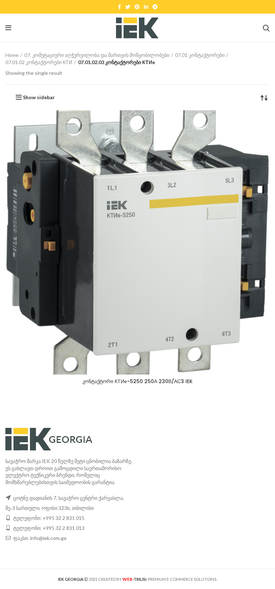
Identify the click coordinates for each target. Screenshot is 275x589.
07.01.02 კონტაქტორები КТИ (38, 62)
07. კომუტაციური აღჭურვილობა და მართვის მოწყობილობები (96, 55)
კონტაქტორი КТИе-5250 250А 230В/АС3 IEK (137, 381)
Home (12, 55)
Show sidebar (39, 97)
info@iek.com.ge (48, 538)
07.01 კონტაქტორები (200, 55)
